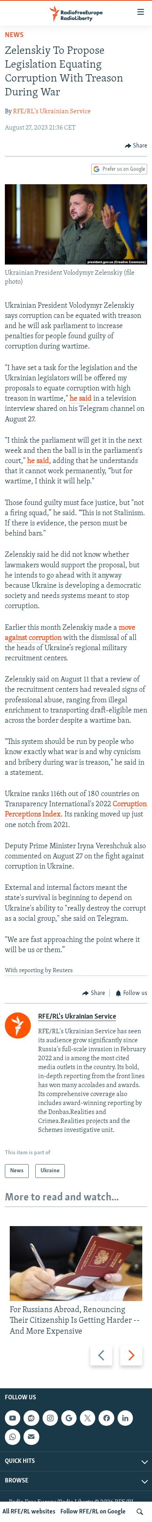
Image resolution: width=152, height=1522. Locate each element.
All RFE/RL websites (29, 1512)
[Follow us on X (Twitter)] (87, 1418)
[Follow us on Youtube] (12, 1418)
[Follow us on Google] (69, 1418)
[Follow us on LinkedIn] (125, 1418)
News (14, 35)
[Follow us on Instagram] (50, 1418)
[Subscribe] (31, 1437)
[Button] (136, 146)
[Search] (140, 1512)
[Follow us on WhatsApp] (12, 1437)
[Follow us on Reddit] (31, 1418)
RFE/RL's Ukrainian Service (52, 111)
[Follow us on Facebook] (106, 1418)
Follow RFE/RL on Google (93, 1512)
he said (81, 399)
